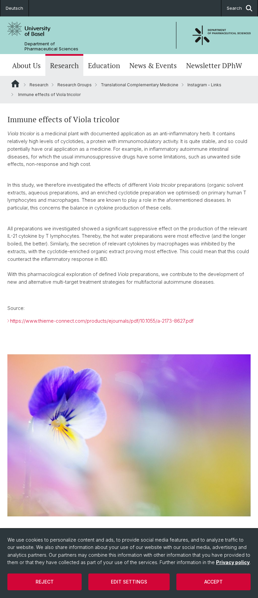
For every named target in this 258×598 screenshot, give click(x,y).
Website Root (15, 83)
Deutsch (14, 8)
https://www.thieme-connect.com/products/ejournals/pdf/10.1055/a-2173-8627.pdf (102, 321)
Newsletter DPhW (214, 65)
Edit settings (129, 582)
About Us (26, 65)
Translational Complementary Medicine (139, 84)
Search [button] (234, 8)
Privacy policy (233, 562)
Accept (213, 582)
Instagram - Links (204, 84)
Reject (45, 582)
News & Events (153, 65)
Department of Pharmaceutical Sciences (51, 46)
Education (104, 65)
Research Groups (74, 84)
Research (64, 65)
